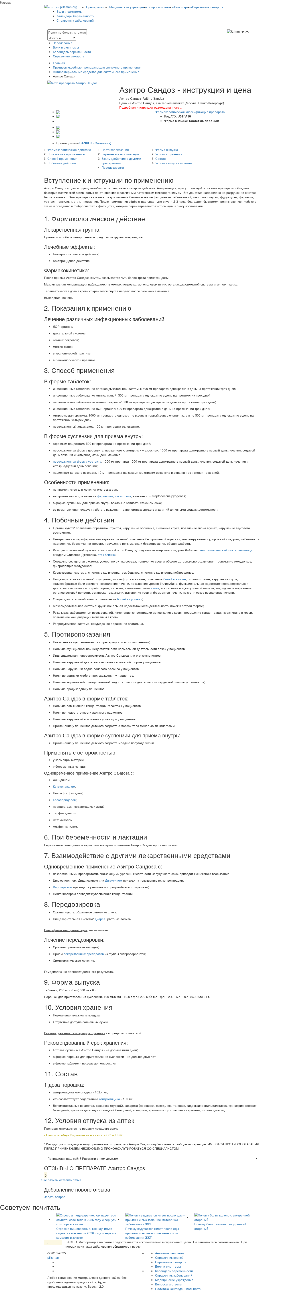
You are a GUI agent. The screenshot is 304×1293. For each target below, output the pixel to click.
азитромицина (110, 1099)
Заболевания (62, 42)
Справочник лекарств (207, 7)
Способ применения (62, 158)
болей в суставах (129, 599)
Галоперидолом (64, 799)
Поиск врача (183, 7)
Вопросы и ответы (161, 7)
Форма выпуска (166, 149)
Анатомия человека (169, 1253)
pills (53, 1257)
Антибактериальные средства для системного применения (96, 71)
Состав (160, 158)
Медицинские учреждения (128, 7)
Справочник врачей (169, 1257)
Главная (59, 63)
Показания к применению (66, 154)
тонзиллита (123, 496)
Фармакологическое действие (69, 149)
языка (155, 588)
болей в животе (174, 579)
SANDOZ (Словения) (95, 143)
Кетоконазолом (64, 786)
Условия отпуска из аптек (173, 163)
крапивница (243, 550)
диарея (100, 919)
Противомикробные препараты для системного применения (97, 67)
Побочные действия (62, 163)
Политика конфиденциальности (178, 1288)
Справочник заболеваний (75, 20)
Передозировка (112, 167)
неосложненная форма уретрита (77, 461)
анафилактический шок (216, 550)
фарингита (105, 496)
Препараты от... (97, 7)
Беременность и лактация (120, 154)
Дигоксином (113, 880)
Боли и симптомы (69, 11)
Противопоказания (115, 149)
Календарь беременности (75, 16)
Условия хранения (168, 154)
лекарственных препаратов (84, 953)
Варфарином (62, 887)
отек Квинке (106, 554)
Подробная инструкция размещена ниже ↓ (150, 107)
